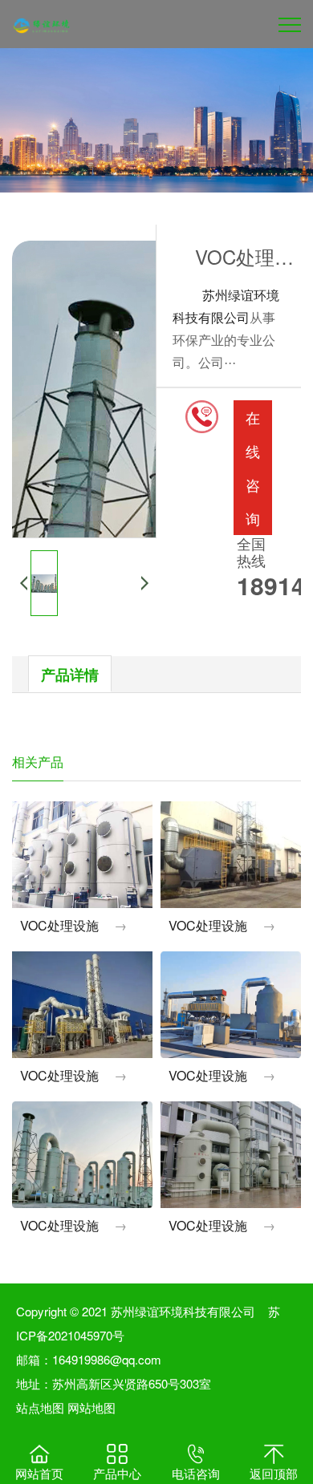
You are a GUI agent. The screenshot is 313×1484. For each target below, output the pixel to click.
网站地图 (91, 1407)
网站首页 (39, 1473)
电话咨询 (196, 1473)
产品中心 (117, 1473)
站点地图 (40, 1407)
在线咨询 (253, 468)
